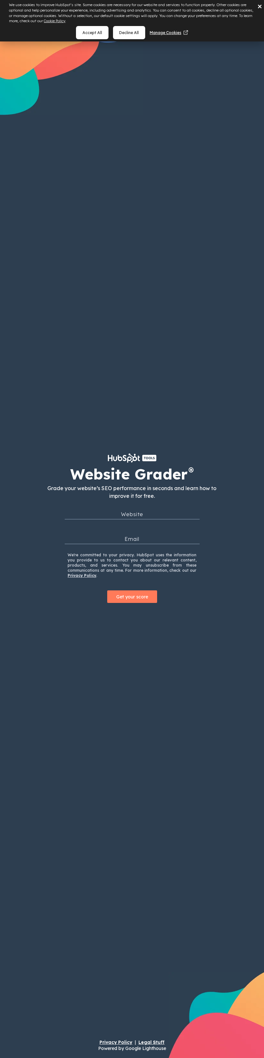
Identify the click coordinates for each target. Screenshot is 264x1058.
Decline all (129, 32)
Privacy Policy (82, 575)
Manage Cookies (165, 32)
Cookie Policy (54, 21)
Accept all (92, 32)
